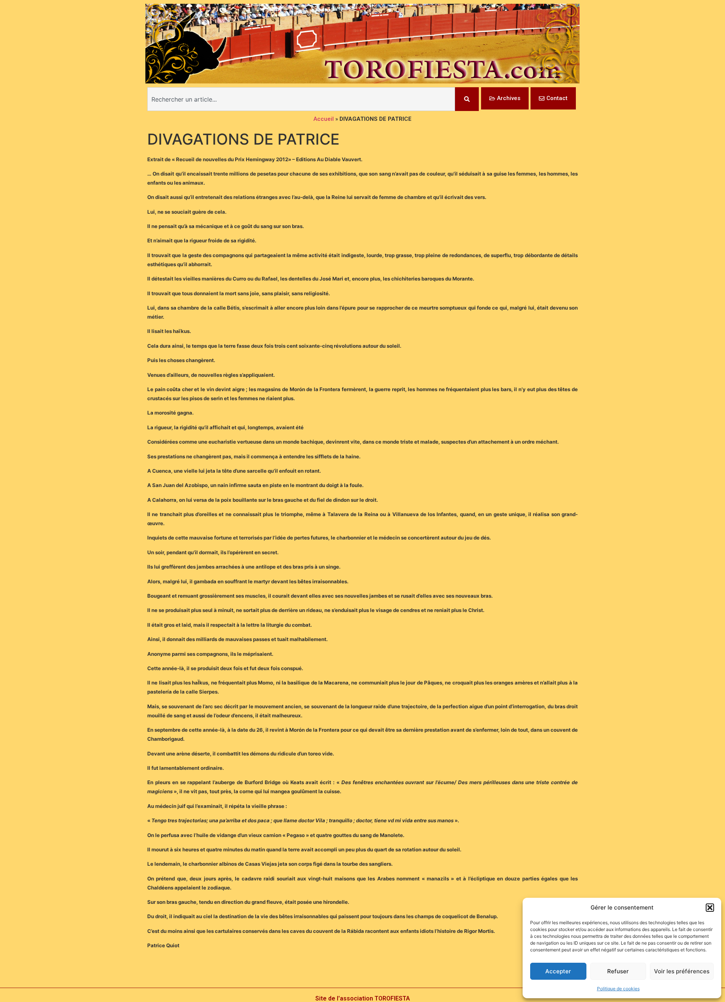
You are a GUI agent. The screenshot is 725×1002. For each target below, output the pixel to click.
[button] (710, 907)
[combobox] (301, 99)
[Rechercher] (467, 99)
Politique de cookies (618, 988)
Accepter (558, 971)
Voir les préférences (682, 971)
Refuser (618, 971)
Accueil (323, 119)
